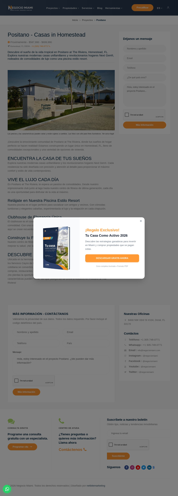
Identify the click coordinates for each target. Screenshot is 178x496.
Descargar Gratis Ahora (112, 258)
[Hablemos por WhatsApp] (7, 489)
